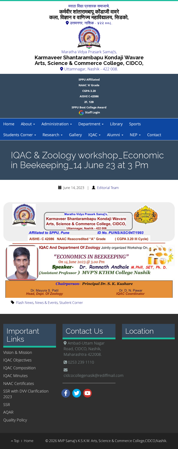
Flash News (24, 302)
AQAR (8, 412)
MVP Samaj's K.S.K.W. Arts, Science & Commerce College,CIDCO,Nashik (112, 440)
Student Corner (71, 302)
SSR (6, 404)
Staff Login (92, 112)
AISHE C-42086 (89, 96)
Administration (55, 123)
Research (51, 134)
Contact (154, 134)
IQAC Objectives (17, 360)
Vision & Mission (17, 352)
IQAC (93, 134)
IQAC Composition (19, 367)
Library (116, 123)
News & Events (46, 302)
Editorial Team (108, 187)
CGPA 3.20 (89, 91)
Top (16, 440)
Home (8, 123)
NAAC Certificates (18, 383)
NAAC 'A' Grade (89, 85)
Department (89, 123)
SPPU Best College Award (89, 107)
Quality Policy (15, 419)
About (27, 123)
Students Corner (18, 134)
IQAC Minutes (15, 375)
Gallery (75, 134)
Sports (135, 123)
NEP (134, 134)
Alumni (114, 134)
